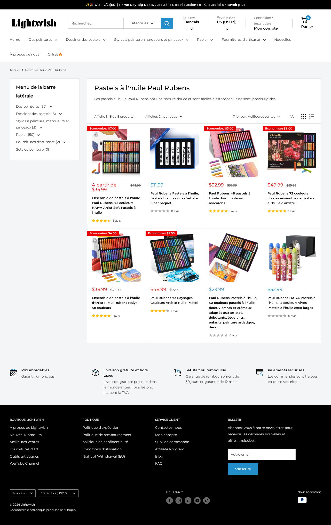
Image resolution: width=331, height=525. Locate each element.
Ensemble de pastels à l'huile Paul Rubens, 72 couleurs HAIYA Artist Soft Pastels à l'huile (116, 205)
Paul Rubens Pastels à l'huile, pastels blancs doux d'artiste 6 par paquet (174, 198)
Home (15, 40)
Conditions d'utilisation (102, 449)
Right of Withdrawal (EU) (103, 456)
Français (18, 493)
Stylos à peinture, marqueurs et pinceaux (148, 40)
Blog (159, 456)
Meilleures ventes (24, 442)
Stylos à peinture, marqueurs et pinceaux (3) (42, 124)
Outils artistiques (24, 456)
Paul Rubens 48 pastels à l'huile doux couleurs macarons (230, 198)
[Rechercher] (167, 23)
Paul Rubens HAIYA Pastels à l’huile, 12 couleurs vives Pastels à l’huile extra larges (291, 302)
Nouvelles (282, 40)
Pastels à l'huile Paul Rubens (45, 70)
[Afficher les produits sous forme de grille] (303, 116)
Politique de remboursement (107, 435)
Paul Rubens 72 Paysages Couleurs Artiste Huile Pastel (174, 300)
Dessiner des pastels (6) (36, 114)
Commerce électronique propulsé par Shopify (43, 510)
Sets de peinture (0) (32, 149)
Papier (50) (25, 134)
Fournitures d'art (24, 449)
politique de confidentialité (105, 442)
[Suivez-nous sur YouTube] (197, 500)
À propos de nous (24, 54)
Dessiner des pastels (83, 40)
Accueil (15, 70)
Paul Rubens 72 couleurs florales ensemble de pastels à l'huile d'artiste (291, 198)
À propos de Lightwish (29, 427)
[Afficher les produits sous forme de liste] (311, 116)
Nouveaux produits (26, 435)
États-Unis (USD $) (54, 493)
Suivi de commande (172, 442)
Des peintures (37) (32, 106)
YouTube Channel (24, 463)
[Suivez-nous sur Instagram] (178, 500)
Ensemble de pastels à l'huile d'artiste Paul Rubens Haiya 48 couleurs (116, 302)
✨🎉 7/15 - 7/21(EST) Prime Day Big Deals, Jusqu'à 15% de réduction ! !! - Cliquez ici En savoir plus (165, 5)
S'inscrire (243, 469)
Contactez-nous (168, 427)
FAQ (159, 463)
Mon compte (266, 28)
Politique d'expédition (100, 427)
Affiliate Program (169, 449)
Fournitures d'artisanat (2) (38, 142)
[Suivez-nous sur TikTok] (206, 500)
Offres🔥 (55, 54)
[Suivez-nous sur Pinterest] (188, 500)
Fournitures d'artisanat (241, 40)
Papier (202, 40)
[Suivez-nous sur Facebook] (169, 500)
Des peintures (40, 40)
